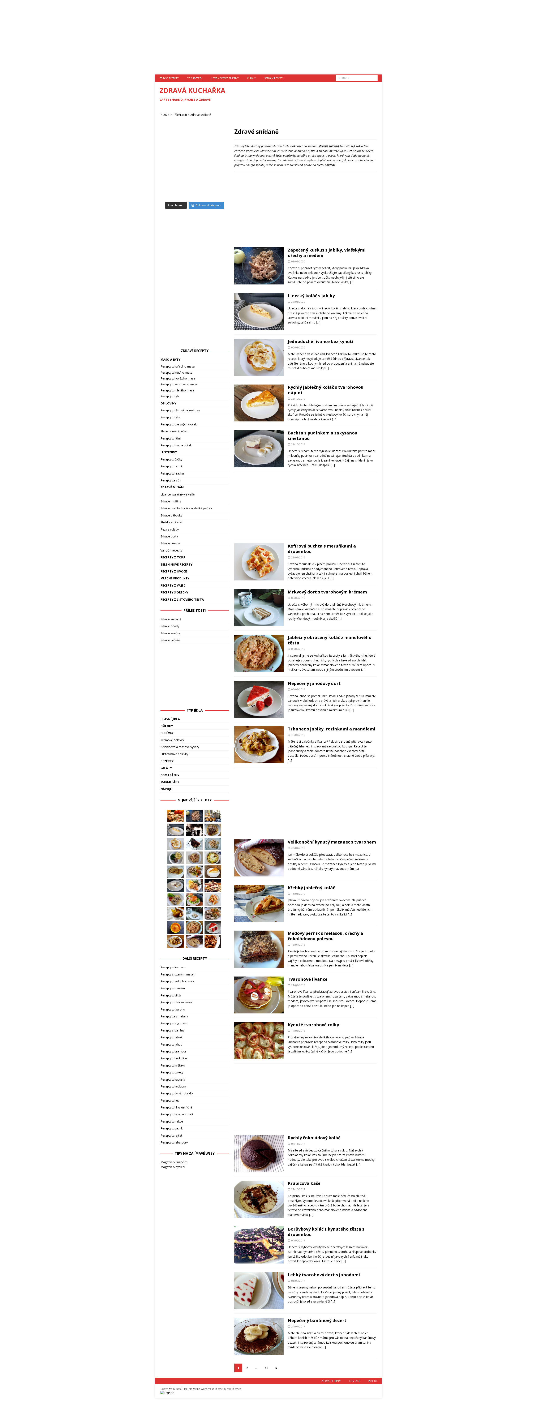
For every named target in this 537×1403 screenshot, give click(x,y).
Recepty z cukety (171, 1072)
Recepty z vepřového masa (179, 384)
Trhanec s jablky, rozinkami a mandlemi (331, 729)
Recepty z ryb (169, 396)
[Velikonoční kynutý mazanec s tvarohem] (194, 941)
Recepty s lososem (173, 967)
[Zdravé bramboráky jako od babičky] (175, 872)
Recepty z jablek (171, 1037)
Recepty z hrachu (172, 473)
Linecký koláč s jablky (311, 296)
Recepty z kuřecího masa (177, 366)
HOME (164, 115)
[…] (352, 282)
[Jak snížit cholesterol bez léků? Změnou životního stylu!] (213, 885)
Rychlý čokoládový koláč (314, 1138)
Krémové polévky (172, 740)
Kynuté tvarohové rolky (313, 1024)
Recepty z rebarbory (174, 1142)
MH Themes (234, 1389)
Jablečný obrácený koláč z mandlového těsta (329, 640)
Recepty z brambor (173, 1051)
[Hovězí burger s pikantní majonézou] (194, 899)
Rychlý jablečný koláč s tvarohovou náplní (326, 389)
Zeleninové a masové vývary (179, 747)
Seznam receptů (274, 78)
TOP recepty (194, 78)
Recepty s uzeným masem (178, 974)
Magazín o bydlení (172, 1167)
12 (266, 1368)
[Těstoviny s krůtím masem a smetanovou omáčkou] (175, 899)
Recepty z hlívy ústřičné (176, 1107)
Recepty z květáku (172, 1065)
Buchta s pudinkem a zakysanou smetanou (322, 435)
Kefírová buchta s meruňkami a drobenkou (322, 548)
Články (251, 78)
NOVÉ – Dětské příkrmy (225, 78)
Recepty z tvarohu (172, 1009)
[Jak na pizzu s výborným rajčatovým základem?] (175, 816)
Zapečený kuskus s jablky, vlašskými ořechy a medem (327, 252)
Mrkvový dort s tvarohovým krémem (327, 592)
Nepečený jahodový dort (314, 683)
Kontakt (354, 1380)
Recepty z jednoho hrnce (177, 981)
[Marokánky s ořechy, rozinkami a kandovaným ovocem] (194, 844)
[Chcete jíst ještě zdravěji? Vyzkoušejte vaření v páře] (194, 830)
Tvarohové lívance (307, 979)
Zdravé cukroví (170, 543)
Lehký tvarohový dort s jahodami (324, 1275)
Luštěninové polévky (174, 754)
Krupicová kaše (304, 1183)
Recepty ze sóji (170, 480)
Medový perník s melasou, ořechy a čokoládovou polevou (325, 935)
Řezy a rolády (169, 529)
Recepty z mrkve (171, 1121)
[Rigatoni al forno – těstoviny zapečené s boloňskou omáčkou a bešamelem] (213, 941)
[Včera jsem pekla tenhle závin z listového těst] (217, 167)
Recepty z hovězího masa (177, 378)
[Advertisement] (268, 34)
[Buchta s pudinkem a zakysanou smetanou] (175, 885)
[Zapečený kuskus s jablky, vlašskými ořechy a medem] (194, 816)
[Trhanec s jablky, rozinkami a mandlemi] (175, 941)
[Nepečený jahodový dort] (213, 927)
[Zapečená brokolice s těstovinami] (213, 857)
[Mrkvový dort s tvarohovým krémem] (194, 913)
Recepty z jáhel (170, 438)
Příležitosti (180, 115)
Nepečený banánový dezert (317, 1320)
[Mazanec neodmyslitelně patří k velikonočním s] (195, 189)
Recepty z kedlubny (173, 1086)
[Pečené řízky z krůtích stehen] (213, 913)
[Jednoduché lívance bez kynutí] (175, 844)
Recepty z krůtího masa (176, 372)
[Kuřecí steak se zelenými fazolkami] (194, 885)
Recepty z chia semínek (176, 1002)
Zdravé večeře (170, 640)
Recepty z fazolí (171, 466)
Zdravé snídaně (170, 619)
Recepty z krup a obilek (176, 445)
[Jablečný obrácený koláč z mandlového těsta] (194, 927)
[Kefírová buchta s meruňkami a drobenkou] (213, 899)
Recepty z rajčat (171, 1135)
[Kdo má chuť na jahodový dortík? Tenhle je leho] (172, 167)
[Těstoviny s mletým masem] (213, 830)
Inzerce (373, 1380)
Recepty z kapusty (172, 1079)
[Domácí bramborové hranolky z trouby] (175, 913)
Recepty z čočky (171, 459)
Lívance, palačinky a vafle (177, 494)
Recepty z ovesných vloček (178, 424)
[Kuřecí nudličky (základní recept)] (194, 872)
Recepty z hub (170, 1100)
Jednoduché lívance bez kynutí (320, 341)
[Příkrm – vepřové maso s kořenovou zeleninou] (175, 927)
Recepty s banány (172, 1030)
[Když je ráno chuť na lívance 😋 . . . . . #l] (172, 144)
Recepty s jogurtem (173, 1023)
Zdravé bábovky (171, 515)
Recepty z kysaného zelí (176, 1114)
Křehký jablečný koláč (311, 888)
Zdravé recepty (169, 78)
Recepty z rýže (170, 417)
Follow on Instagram (208, 205)
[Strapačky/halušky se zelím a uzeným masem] (194, 857)
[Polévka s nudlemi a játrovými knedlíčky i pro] (217, 144)
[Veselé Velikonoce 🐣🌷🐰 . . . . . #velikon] (217, 189)
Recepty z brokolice (173, 1058)
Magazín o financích (174, 1162)
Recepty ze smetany (174, 1016)
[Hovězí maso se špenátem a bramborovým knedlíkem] (175, 857)
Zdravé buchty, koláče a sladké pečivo (186, 508)
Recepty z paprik (171, 1128)
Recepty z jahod (171, 1044)
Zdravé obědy (169, 626)
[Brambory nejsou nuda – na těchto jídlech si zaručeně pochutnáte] (213, 816)
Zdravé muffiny (170, 501)
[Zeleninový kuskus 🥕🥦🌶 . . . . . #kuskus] (172, 189)
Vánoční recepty (171, 550)
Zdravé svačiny (170, 633)
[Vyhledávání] (357, 78)
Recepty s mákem (172, 988)
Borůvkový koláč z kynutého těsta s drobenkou (326, 1231)
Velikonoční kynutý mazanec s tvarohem (332, 842)
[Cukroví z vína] (213, 844)
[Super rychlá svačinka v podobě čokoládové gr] (195, 167)
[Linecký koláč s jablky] (175, 830)
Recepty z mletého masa (177, 390)
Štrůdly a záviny (171, 522)
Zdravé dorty (169, 536)
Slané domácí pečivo (174, 431)
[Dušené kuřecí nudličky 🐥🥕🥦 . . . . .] (195, 144)
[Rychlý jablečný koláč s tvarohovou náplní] (213, 871)
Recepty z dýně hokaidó (176, 1093)
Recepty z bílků (170, 995)
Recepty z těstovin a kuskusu (180, 410)
